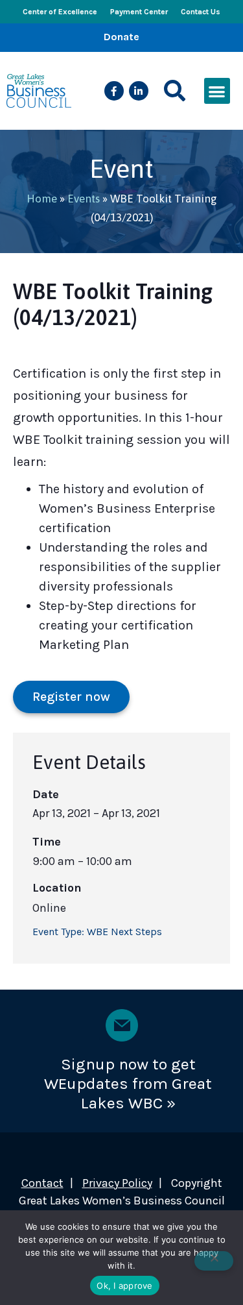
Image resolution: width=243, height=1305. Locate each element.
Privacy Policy (117, 1183)
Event (121, 168)
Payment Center (139, 11)
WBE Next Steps (124, 931)
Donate (121, 36)
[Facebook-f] (114, 91)
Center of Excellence (60, 11)
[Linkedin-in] (138, 91)
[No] (213, 1261)
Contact (42, 1183)
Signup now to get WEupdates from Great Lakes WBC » (128, 1083)
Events (83, 198)
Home (42, 198)
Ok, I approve (124, 1285)
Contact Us (200, 11)
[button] (174, 91)
